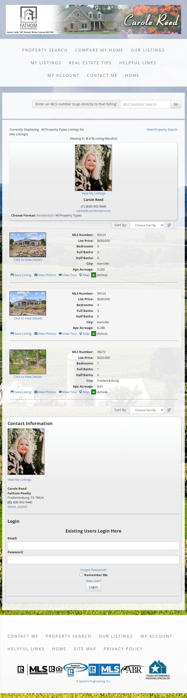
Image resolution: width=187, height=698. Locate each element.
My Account (63, 75)
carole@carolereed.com (93, 210)
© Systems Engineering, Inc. (93, 681)
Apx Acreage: (83, 269)
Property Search (45, 50)
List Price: (86, 240)
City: (90, 263)
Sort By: (120, 225)
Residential (45, 215)
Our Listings (148, 50)
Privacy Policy (123, 649)
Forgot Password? (94, 570)
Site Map (85, 649)
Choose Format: (23, 215)
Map (86, 275)
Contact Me (102, 75)
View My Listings (19, 479)
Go (176, 104)
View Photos (46, 274)
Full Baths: (85, 252)
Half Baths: (85, 258)
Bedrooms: (85, 246)
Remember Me (95, 575)
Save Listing (22, 274)
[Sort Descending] (169, 225)
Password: (15, 552)
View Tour (69, 274)
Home (132, 75)
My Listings (46, 62)
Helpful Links (138, 62)
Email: (12, 538)
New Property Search (162, 129)
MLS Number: (83, 235)
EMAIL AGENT (18, 507)
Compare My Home (99, 50)
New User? (93, 581)
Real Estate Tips (90, 62)
